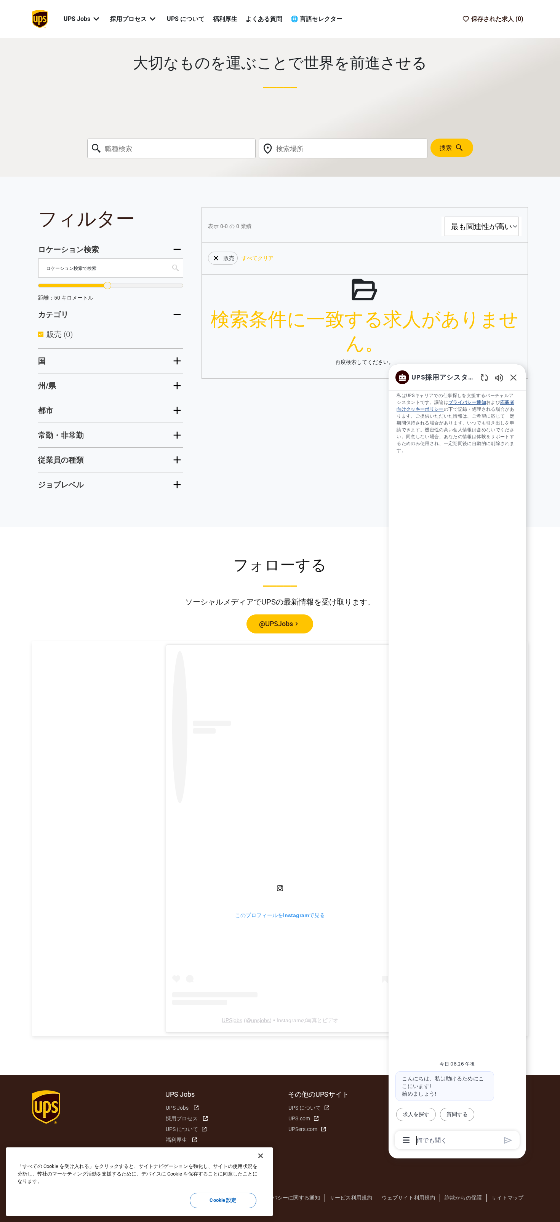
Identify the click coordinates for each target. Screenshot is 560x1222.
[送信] (508, 1140)
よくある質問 (264, 18)
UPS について (186, 18)
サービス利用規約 (351, 1198)
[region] (457, 758)
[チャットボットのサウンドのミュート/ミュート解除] (499, 377)
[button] (216, 258)
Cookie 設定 (223, 1200)
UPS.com (299, 1118)
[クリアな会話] (484, 377)
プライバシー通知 (467, 402)
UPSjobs (232, 1020)
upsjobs (260, 1020)
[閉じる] (260, 1155)
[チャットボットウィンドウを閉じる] (513, 377)
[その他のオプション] (406, 1140)
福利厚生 (225, 18)
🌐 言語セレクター (316, 18)
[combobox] (171, 148)
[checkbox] (40, 334)
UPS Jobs (177, 1107)
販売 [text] (59, 334)
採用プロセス (182, 1118)
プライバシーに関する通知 (288, 1198)
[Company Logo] (39, 18)
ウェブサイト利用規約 (408, 1198)
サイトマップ (507, 1198)
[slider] (107, 285)
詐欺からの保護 (463, 1198)
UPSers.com (302, 1129)
